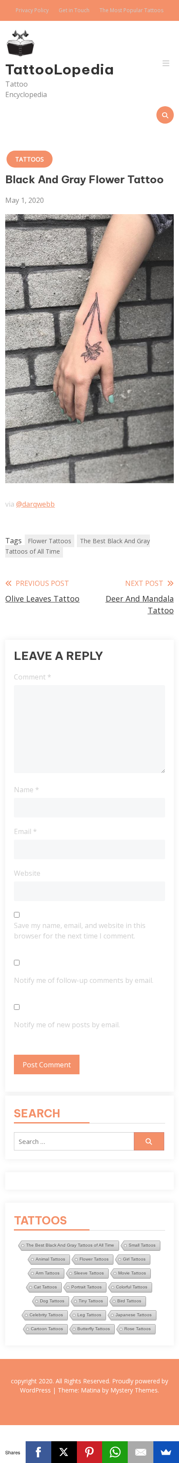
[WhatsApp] (115, 1452)
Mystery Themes (134, 1390)
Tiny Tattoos (91, 1300)
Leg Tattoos (89, 1314)
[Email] (140, 1452)
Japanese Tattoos (134, 1314)
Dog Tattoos (52, 1300)
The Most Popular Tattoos (131, 10)
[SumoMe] (166, 1452)
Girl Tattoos (134, 1259)
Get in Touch (74, 10)
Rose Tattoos (137, 1328)
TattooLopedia (30, 69)
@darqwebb (35, 504)
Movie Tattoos (132, 1273)
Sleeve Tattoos (89, 1273)
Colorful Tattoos (131, 1287)
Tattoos (29, 159)
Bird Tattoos (129, 1300)
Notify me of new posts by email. (67, 1024)
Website (27, 873)
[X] (64, 1452)
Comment (32, 677)
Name (26, 789)
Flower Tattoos (49, 541)
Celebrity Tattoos (46, 1314)
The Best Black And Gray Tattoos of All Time (77, 546)
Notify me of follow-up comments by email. (83, 980)
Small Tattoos (142, 1245)
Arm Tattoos (48, 1273)
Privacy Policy (32, 10)
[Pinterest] (90, 1452)
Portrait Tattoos (86, 1287)
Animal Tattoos (50, 1259)
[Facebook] (38, 1452)
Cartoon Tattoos (47, 1328)
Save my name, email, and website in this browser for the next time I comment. (80, 931)
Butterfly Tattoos (93, 1328)
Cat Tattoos (45, 1287)
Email (25, 831)
